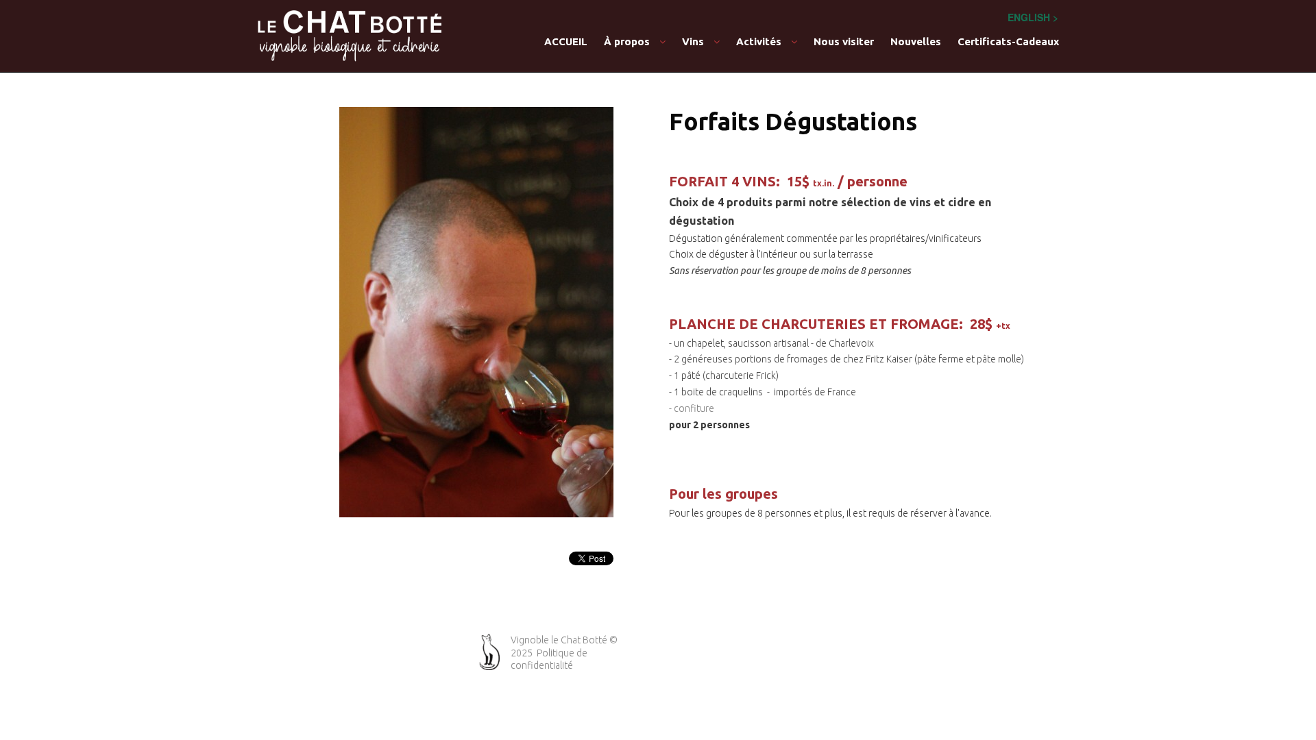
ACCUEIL (565, 41)
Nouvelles (915, 41)
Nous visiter (844, 41)
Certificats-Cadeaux (1008, 41)
